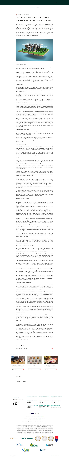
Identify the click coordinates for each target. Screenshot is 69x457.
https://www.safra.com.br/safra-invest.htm (21, 427)
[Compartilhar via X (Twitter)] (18, 345)
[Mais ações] (52, 14)
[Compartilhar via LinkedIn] (21, 345)
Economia (26, 7)
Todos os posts (13, 7)
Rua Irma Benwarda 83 (42, 396)
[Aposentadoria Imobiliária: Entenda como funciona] (18, 360)
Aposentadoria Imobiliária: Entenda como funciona (18, 366)
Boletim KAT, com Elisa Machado (36, 7)
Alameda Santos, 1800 (30, 396)
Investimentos (20, 7)
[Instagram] (14, 404)
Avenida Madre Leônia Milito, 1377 (32, 400)
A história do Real (32, 365)
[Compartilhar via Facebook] (16, 345)
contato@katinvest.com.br (18, 399)
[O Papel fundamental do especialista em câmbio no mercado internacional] (51, 360)
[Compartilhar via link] (23, 345)
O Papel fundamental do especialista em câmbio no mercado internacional (51, 366)
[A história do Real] (34, 360)
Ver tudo (56, 353)
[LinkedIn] (16, 404)
